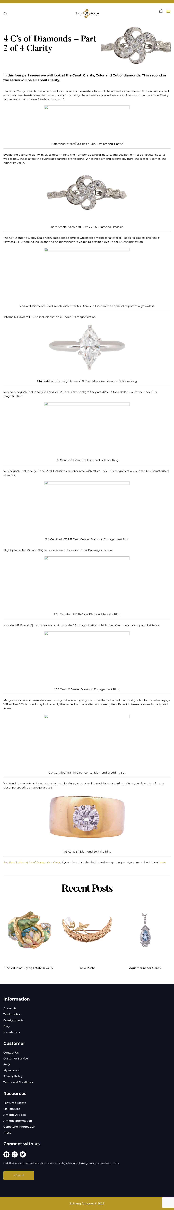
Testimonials (12, 1014)
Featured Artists (14, 1102)
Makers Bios (11, 1108)
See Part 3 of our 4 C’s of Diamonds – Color (31, 862)
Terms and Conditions (18, 1082)
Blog (6, 1026)
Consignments (13, 1020)
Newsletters (11, 1032)
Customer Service (15, 1058)
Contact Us (11, 1052)
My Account (11, 1070)
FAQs (7, 1064)
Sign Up (18, 1175)
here (163, 862)
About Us (9, 1008)
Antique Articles (14, 1114)
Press (7, 1132)
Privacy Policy (12, 1076)
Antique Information (17, 1120)
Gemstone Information (19, 1126)
